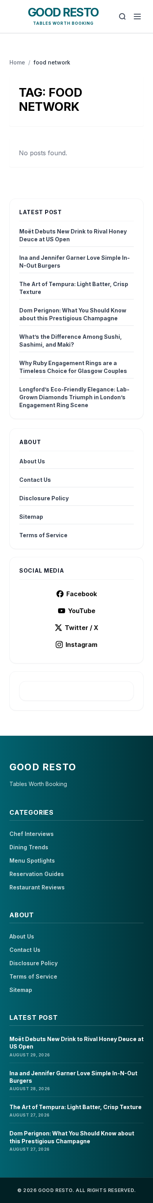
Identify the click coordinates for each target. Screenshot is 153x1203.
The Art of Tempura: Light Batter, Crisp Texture (73, 288)
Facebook (81, 594)
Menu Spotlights (32, 860)
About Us (32, 461)
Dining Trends (28, 847)
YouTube (81, 611)
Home (17, 62)
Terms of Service (43, 535)
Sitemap (31, 516)
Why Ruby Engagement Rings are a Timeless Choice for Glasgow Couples (73, 367)
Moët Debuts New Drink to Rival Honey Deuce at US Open (73, 235)
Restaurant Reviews (37, 887)
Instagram (81, 644)
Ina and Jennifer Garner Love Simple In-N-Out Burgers (74, 261)
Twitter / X (81, 628)
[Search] (122, 16)
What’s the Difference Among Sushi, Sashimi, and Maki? (70, 340)
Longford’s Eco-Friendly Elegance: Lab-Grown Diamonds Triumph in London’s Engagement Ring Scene (74, 397)
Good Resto (63, 12)
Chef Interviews (31, 833)
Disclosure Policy (44, 498)
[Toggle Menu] (137, 16)
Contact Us (35, 479)
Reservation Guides (36, 874)
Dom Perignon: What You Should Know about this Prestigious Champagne (72, 314)
